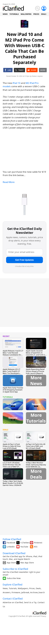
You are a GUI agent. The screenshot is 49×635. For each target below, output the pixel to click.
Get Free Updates (24, 259)
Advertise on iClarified (13, 602)
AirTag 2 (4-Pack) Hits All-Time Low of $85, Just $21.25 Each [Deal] (36, 446)
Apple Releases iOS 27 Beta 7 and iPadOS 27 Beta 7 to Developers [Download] (11, 372)
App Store (11, 562)
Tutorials (13, 588)
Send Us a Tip (30, 602)
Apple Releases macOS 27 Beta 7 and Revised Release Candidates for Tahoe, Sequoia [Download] (13, 354)
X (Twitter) (25, 542)
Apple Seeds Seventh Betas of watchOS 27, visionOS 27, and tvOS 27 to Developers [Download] (36, 354)
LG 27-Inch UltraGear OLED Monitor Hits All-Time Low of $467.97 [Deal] (12, 465)
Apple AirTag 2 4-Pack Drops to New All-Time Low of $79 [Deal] (12, 446)
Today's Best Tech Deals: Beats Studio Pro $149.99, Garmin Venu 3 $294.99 (13, 483)
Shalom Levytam (37, 76)
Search (42, 592)
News (5, 588)
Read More (9, 182)
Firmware (16, 592)
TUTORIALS (14, 14)
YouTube (24, 546)
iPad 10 (16, 83)
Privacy (43, 616)
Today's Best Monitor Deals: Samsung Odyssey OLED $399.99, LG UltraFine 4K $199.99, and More (36, 466)
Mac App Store (27, 562)
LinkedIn (11, 546)
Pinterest (38, 542)
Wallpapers (23, 588)
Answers (6, 592)
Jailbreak (25, 592)
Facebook (11, 542)
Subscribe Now (14, 578)
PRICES (36, 14)
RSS (35, 546)
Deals (38, 588)
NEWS (5, 14)
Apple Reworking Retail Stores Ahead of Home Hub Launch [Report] (35, 371)
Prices (32, 588)
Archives (34, 592)
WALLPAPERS (26, 14)
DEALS (43, 14)
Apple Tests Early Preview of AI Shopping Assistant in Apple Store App (13, 389)
